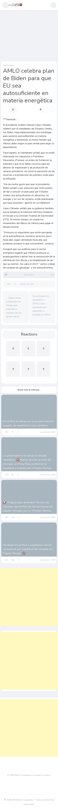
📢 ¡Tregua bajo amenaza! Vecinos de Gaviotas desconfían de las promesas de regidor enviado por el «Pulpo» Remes (28, 507)
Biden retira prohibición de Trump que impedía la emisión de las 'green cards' (13, 307)
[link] (51, 109)
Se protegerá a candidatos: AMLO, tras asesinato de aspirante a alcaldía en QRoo (41, 305)
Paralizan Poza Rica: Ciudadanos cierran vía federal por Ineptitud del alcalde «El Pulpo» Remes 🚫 (28, 549)
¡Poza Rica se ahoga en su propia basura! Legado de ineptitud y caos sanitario (28, 423)
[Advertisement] (29, 597)
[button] (5, 5)
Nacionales (8, 65)
